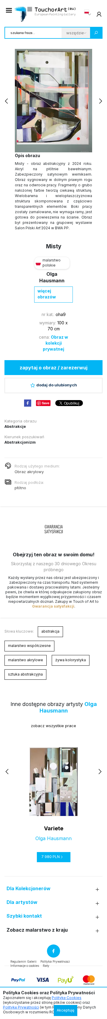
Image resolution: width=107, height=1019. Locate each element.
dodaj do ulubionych (56, 384)
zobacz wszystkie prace (53, 725)
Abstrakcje (15, 426)
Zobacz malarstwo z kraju (37, 930)
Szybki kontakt (24, 916)
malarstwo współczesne (29, 645)
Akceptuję (65, 1010)
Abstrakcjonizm (20, 442)
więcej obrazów (46, 293)
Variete (53, 828)
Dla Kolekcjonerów (29, 888)
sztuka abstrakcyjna (25, 674)
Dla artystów (22, 902)
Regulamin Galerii (23, 961)
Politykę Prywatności (21, 1007)
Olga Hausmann (53, 838)
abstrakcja (50, 631)
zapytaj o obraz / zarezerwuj (53, 368)
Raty (46, 965)
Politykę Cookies (66, 997)
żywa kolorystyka (70, 660)
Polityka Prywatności (55, 961)
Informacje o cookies (24, 965)
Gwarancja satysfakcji (53, 606)
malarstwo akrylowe (25, 660)
